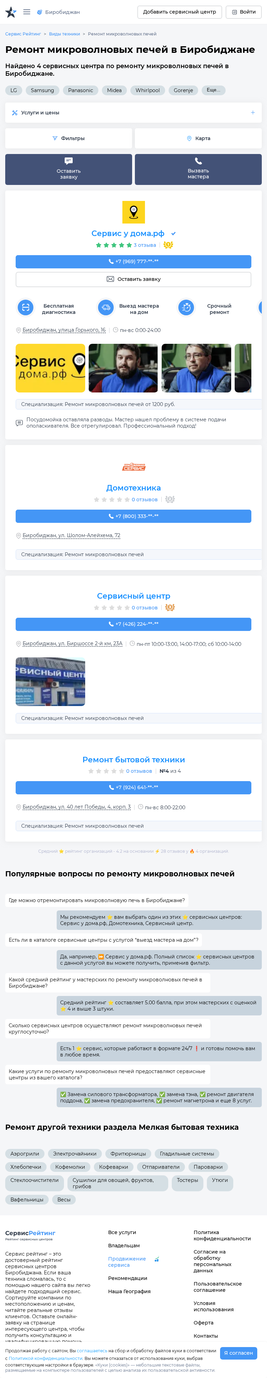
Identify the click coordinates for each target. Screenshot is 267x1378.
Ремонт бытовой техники (133, 759)
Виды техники (64, 34)
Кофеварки (113, 1167)
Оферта (203, 1323)
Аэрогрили (24, 1154)
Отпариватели (161, 1167)
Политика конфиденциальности (219, 1235)
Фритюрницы (128, 1154)
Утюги (220, 1180)
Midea (114, 90)
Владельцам (124, 1245)
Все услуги (122, 1232)
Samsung (42, 90)
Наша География (129, 1291)
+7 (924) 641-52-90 (137, 787)
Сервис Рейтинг (23, 34)
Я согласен (238, 1353)
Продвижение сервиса (127, 1262)
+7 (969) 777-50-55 (137, 261)
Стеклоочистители (34, 1180)
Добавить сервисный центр (179, 12)
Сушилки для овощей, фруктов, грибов (113, 1183)
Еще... (213, 89)
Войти (248, 12)
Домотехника (133, 488)
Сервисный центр (133, 596)
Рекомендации (127, 1278)
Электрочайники (75, 1154)
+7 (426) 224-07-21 (137, 624)
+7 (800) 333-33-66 (137, 516)
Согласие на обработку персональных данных (213, 1261)
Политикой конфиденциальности (45, 1358)
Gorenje (183, 90)
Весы (64, 1200)
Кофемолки (70, 1167)
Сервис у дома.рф (127, 233)
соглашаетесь (92, 1350)
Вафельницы (26, 1200)
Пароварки (208, 1167)
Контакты (206, 1336)
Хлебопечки (25, 1167)
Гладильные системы (187, 1154)
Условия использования (214, 1306)
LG (13, 90)
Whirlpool (148, 90)
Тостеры (187, 1180)
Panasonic (80, 90)
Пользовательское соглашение (218, 1287)
